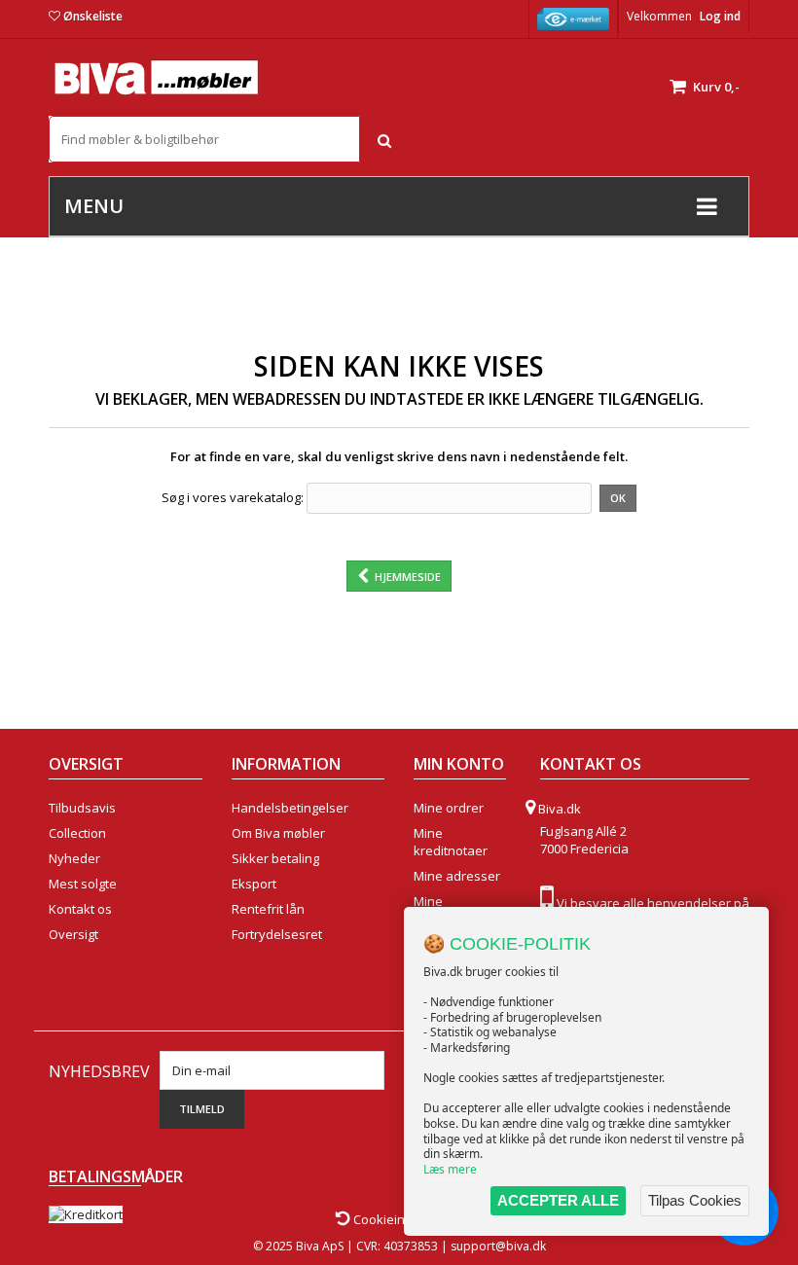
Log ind (720, 16)
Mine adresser (457, 876)
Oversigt (73, 934)
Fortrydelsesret (277, 934)
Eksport (254, 883)
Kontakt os (80, 909)
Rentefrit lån (268, 909)
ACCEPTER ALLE (558, 1200)
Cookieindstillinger (406, 1219)
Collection (77, 833)
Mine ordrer (449, 807)
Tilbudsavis (82, 807)
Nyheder (74, 858)
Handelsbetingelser (290, 807)
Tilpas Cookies (695, 1200)
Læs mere (450, 1169)
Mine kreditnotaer (451, 841)
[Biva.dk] (156, 77)
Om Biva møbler (278, 833)
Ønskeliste (93, 16)
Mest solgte (83, 883)
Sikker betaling (275, 858)
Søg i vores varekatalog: (233, 497)
